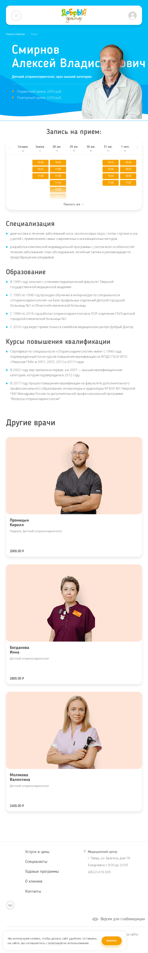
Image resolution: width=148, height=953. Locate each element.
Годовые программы (42, 872)
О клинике (33, 881)
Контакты (33, 892)
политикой (55, 943)
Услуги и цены (37, 852)
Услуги (34, 34)
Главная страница (15, 34)
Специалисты (36, 862)
